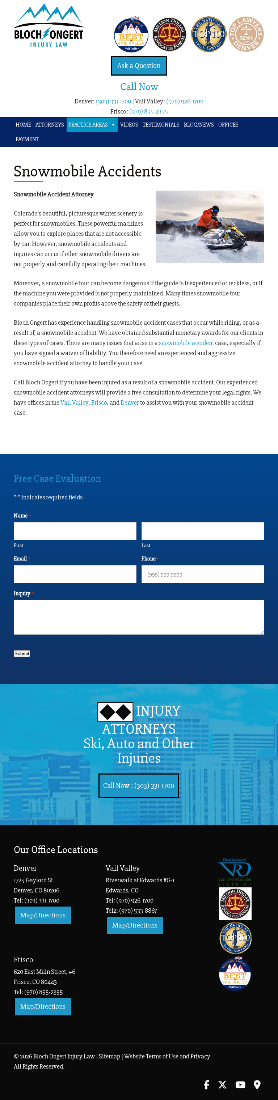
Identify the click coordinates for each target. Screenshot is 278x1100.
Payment (27, 139)
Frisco (99, 402)
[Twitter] (222, 1086)
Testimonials (161, 124)
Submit (21, 653)
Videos (129, 124)
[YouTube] (240, 1086)
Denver (130, 402)
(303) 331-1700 (113, 101)
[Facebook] (206, 1086)
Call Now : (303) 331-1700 (138, 785)
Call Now (139, 86)
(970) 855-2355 (148, 111)
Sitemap (109, 1056)
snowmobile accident (186, 343)
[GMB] (257, 1086)
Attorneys (49, 124)
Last (146, 545)
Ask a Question (138, 65)
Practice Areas (88, 124)
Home (23, 124)
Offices (228, 124)
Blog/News (199, 124)
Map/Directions (43, 915)
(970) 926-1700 (184, 101)
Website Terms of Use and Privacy (167, 1056)
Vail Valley (74, 402)
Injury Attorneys (139, 734)
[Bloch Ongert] (49, 44)
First (18, 545)
